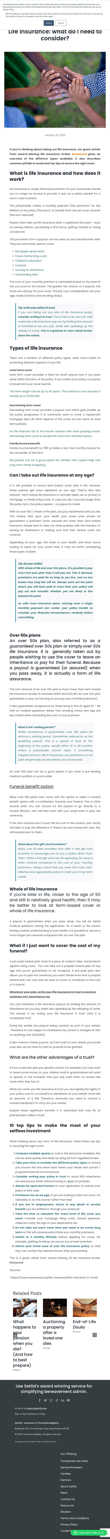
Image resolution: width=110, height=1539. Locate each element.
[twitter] (45, 1400)
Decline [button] (61, 23)
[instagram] (51, 1400)
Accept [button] (48, 23)
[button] (89, 1533)
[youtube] (68, 1400)
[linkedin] (62, 1400)
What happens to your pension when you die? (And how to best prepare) (24, 1343)
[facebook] (39, 1400)
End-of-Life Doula (84, 1324)
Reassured (79, 154)
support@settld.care (36, 1408)
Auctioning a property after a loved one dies (54, 1332)
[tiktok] (56, 1400)
